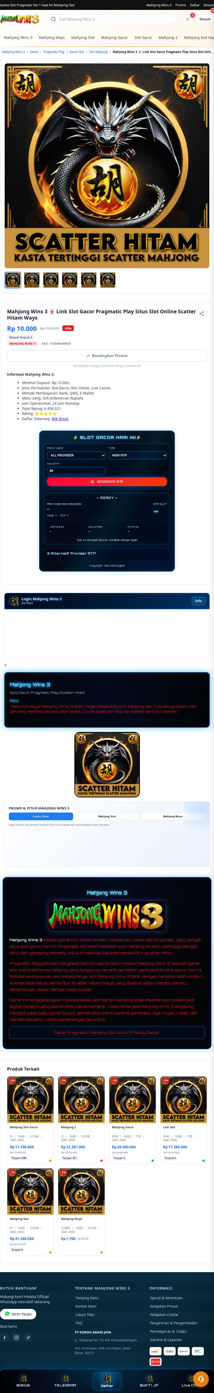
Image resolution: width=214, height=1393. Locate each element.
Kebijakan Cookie (164, 1314)
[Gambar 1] (12, 280)
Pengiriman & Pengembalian (174, 1323)
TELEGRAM (65, 1385)
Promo (180, 5)
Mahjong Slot (82, 37)
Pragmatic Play (54, 52)
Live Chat (191, 1385)
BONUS (23, 1385)
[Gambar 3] (51, 280)
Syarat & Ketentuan (166, 1298)
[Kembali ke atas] (202, 1366)
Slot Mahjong (98, 52)
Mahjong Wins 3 (158, 5)
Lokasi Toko (84, 1314)
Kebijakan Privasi (164, 1306)
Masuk (209, 5)
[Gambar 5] (88, 280)
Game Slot (77, 52)
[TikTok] (28, 1337)
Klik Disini (60, 418)
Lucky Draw (41, 816)
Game (34, 52)
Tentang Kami (86, 1298)
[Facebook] (4, 1337)
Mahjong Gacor (114, 37)
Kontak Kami (85, 1306)
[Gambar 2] (31, 280)
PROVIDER (55, 448)
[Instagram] (16, 1337)
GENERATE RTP (107, 482)
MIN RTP (53, 463)
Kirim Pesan (22, 1314)
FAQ (78, 1323)
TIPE (111, 448)
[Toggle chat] (201, 1379)
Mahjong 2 (168, 37)
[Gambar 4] (69, 280)
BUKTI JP (149, 1385)
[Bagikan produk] (202, 313)
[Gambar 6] (107, 280)
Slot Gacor (143, 37)
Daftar (195, 5)
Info (198, 601)
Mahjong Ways (52, 37)
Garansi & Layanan (166, 1339)
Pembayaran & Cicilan (168, 1331)
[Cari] (53, 19)
